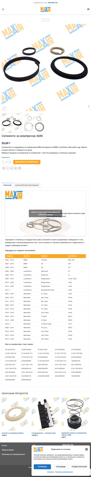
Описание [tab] (7, 185)
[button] (86, 449)
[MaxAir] (45, 9)
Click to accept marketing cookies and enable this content (45, 213)
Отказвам (60, 467)
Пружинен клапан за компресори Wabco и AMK (74, 434)
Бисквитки (50, 472)
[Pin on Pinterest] (16, 168)
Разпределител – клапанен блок (44, 433)
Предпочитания (79, 467)
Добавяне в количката (26, 162)
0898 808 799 (52, 3)
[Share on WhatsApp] (4, 168)
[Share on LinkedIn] (20, 168)
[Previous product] (47, 20)
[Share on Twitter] (12, 168)
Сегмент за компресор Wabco (13, 433)
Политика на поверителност (64, 472)
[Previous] (6, 67)
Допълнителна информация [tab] (27, 185)
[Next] (85, 67)
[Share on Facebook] (8, 168)
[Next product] (43, 20)
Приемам (42, 467)
